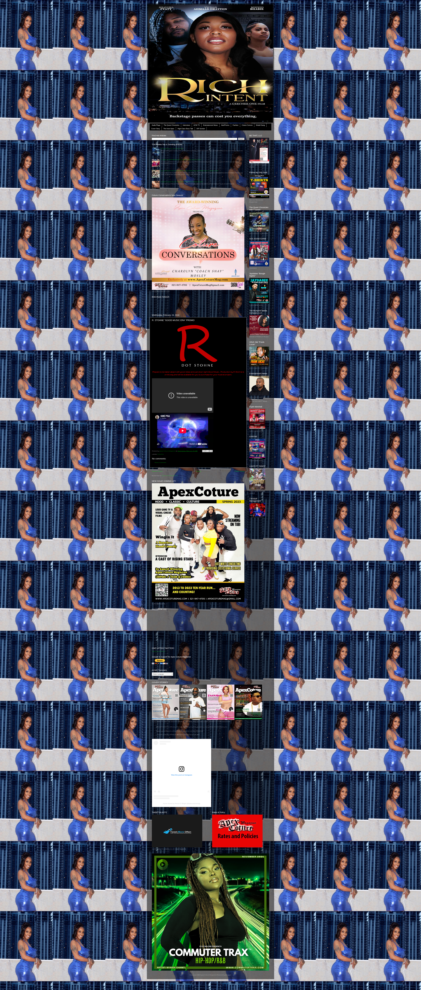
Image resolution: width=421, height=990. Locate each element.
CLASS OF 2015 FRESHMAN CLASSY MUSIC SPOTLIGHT (181, 159)
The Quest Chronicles (171, 125)
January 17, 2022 (194, 734)
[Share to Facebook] (209, 451)
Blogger (228, 975)
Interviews (186, 125)
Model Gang (260, 125)
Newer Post (157, 471)
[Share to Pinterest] (211, 451)
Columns (160, 454)
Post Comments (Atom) (170, 475)
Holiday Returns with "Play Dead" (172, 148)
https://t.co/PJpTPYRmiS (173, 731)
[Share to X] (207, 451)
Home (198, 471)
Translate (168, 677)
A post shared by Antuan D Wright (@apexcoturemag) (181, 803)
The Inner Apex (168, 129)
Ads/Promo (225, 125)
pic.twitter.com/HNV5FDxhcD (193, 731)
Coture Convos (247, 125)
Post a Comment (160, 462)
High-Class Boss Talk (185, 129)
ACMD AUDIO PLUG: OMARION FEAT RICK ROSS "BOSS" (182, 181)
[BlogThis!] (205, 451)
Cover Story (155, 129)
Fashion (235, 125)
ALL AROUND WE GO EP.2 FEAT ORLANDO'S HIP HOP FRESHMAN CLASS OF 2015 (189, 170)
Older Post (239, 471)
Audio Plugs (156, 125)
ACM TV (197, 125)
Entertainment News (210, 125)
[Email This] (203, 451)
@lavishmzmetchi (162, 726)
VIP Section (200, 129)
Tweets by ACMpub (158, 651)
